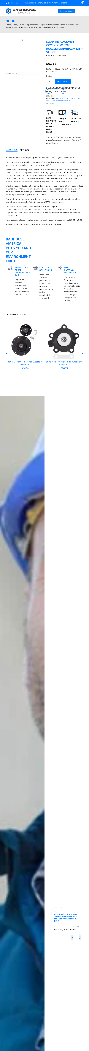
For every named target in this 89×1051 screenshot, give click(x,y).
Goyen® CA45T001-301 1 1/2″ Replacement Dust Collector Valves (64, 363)
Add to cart (62, 81)
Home (8, 25)
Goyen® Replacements (28, 25)
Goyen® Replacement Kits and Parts (56, 25)
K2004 (52, 103)
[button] (80, 11)
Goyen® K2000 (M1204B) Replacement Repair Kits (24, 363)
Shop (15, 25)
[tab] (11, 150)
